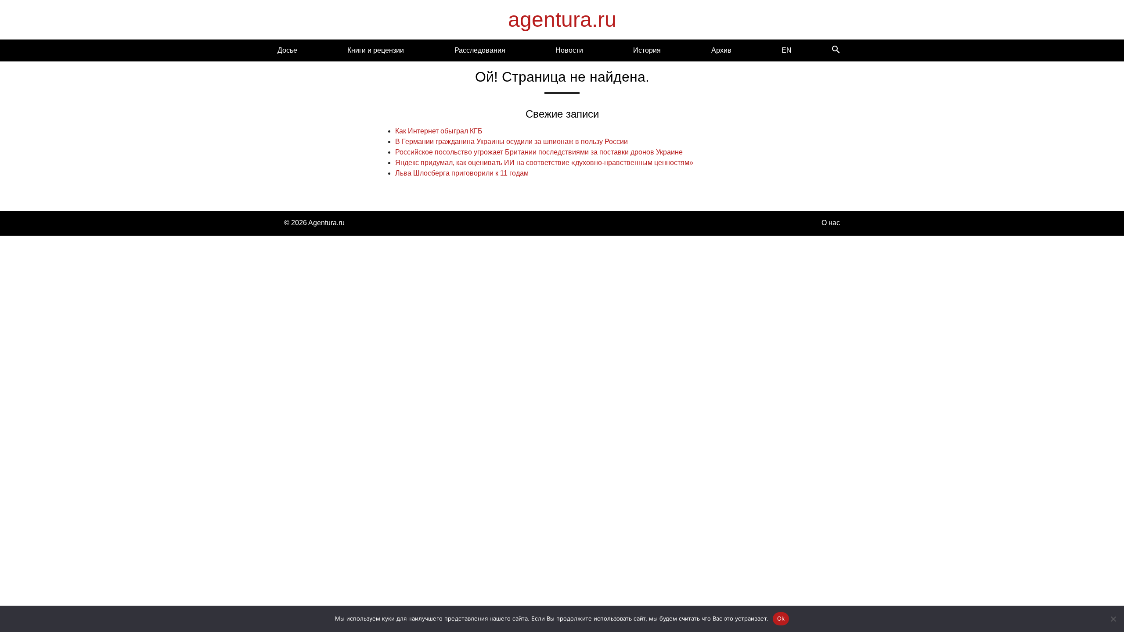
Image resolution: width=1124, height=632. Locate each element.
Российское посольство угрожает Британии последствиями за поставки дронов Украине (539, 152)
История (647, 50)
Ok (781, 618)
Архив (721, 50)
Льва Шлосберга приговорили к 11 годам (462, 173)
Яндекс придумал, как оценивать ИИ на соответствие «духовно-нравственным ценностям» (544, 162)
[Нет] (1113, 618)
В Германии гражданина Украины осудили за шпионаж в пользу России (511, 141)
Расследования (479, 50)
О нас (830, 222)
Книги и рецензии (375, 50)
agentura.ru (562, 19)
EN (787, 50)
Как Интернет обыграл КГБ (439, 131)
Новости (569, 50)
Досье (287, 50)
